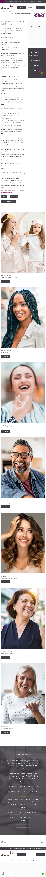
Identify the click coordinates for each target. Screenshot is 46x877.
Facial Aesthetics (34, 65)
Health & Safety (33, 867)
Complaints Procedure (15, 867)
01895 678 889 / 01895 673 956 (39, 13)
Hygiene (24, 848)
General (11, 1)
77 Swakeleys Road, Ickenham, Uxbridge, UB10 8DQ (23, 13)
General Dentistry (34, 55)
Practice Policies (22, 867)
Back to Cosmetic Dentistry (9, 201)
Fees (34, 1)
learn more (6, 281)
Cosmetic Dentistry (34, 57)
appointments (30, 7)
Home (8, 1)
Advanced (15, 1)
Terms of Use (28, 867)
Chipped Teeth (33, 73)
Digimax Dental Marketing (35, 864)
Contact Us (42, 1)
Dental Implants (33, 62)
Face (26, 1)
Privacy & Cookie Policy (7, 867)
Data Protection (39, 867)
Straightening (30, 1)
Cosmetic (19, 1)
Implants (23, 1)
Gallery (38, 1)
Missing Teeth (33, 70)
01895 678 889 (14, 196)
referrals (22, 7)
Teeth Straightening (34, 60)
